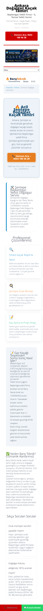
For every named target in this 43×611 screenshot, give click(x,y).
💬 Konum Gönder (32, 608)
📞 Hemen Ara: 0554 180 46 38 (21, 36)
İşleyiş (25, 81)
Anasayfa (9, 87)
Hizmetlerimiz (14, 81)
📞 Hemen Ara (10, 608)
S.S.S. (33, 81)
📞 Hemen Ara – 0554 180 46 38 (21, 157)
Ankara (16, 87)
